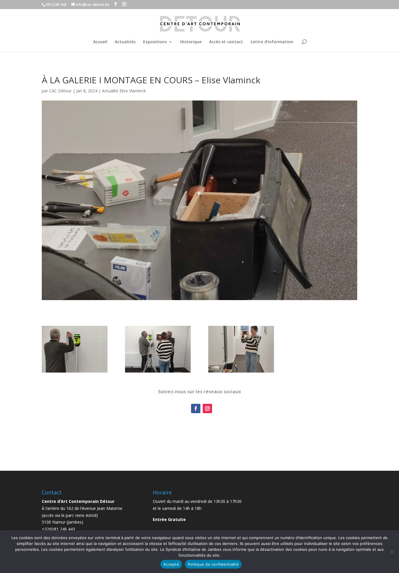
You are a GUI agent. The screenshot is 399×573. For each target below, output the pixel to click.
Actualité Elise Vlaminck (124, 91)
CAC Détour (60, 91)
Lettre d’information (272, 42)
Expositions (155, 42)
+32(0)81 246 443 (58, 529)
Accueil (100, 42)
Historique (191, 42)
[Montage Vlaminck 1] (74, 372)
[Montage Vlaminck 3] (241, 372)
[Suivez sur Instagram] (207, 408)
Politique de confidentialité (213, 564)
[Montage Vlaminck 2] (158, 372)
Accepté (171, 564)
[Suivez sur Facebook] (195, 408)
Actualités (125, 42)
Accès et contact (226, 42)
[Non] (392, 552)
